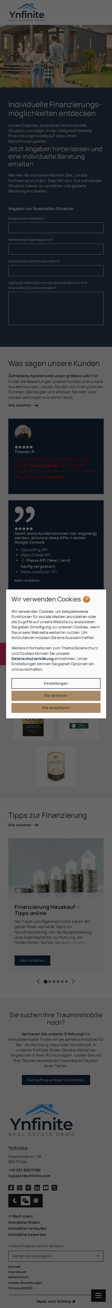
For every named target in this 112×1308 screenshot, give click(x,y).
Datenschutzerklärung (32, 658)
